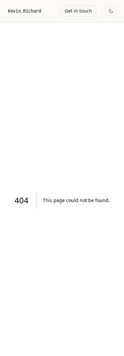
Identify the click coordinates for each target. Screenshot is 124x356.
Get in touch (78, 11)
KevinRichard (24, 11)
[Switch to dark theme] (110, 11)
